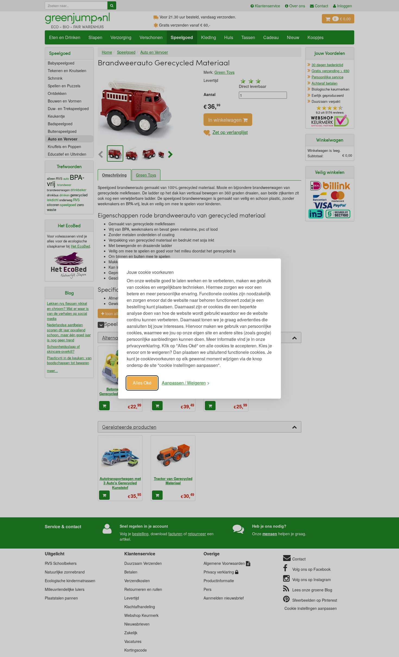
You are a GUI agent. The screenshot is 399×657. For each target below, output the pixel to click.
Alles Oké (142, 383)
